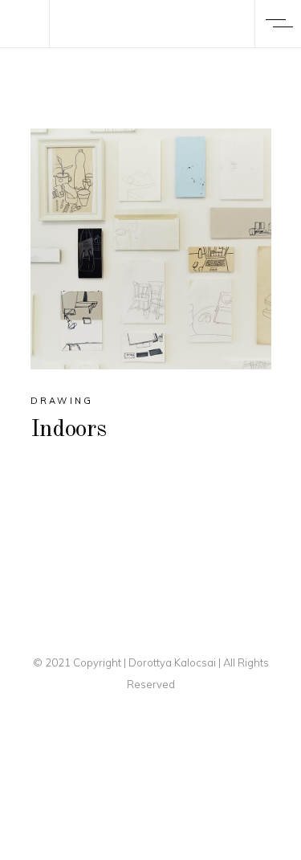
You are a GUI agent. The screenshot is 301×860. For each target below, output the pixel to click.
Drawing (62, 400)
